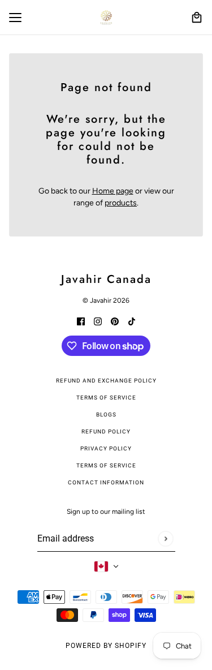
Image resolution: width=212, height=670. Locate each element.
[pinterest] (114, 320)
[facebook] (80, 320)
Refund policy (106, 431)
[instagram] (97, 320)
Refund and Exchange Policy (106, 380)
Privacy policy (106, 448)
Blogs (106, 414)
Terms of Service (106, 397)
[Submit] (165, 538)
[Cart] (197, 17)
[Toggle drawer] (15, 17)
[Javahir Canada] (106, 17)
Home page (112, 191)
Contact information (106, 482)
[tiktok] (131, 320)
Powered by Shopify (106, 646)
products (121, 203)
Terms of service (106, 465)
